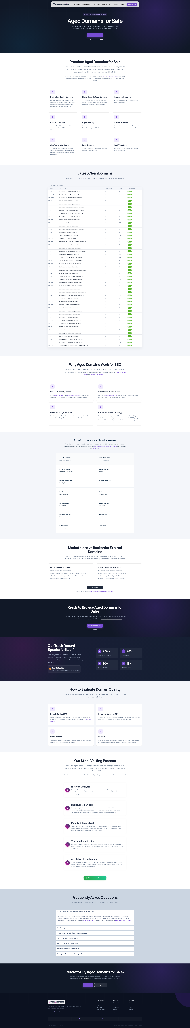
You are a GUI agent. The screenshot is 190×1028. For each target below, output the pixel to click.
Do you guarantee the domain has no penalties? (71, 954)
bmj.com (80, 257)
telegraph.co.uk (73, 270)
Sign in (101, 39)
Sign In (122, 4)
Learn (110, 4)
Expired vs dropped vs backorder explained (101, 591)
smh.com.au (68, 194)
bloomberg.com (63, 241)
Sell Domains (97, 4)
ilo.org (79, 323)
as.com (61, 204)
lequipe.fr (69, 226)
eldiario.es (61, 304)
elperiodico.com (75, 326)
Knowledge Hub (116, 1002)
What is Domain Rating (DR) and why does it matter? (72, 933)
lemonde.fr (75, 301)
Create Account (87, 985)
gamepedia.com (76, 204)
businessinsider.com (64, 207)
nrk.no (76, 317)
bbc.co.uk (69, 232)
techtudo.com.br (63, 222)
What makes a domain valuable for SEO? (68, 948)
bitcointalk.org (62, 251)
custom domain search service (110, 76)
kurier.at (69, 273)
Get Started (95, 587)
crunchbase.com (67, 204)
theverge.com (71, 222)
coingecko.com (77, 320)
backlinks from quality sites (110, 395)
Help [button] (115, 4)
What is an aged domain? (64, 928)
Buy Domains (77, 4)
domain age (95, 448)
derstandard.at (63, 260)
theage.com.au (75, 194)
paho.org (80, 342)
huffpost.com (81, 210)
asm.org (61, 200)
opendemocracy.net (73, 342)
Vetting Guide (116, 1005)
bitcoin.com (62, 320)
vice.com (77, 222)
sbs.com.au (62, 194)
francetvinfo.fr (62, 226)
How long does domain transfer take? (67, 943)
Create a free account (89, 920)
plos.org (76, 200)
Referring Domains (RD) (98, 375)
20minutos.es (62, 232)
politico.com (76, 219)
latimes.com (78, 333)
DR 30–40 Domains (101, 1009)
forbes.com (81, 207)
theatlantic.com (79, 295)
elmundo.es (62, 244)
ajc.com (61, 336)
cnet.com (75, 235)
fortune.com (79, 282)
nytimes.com (77, 216)
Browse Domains (132, 4)
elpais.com (62, 213)
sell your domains (84, 978)
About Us (104, 4)
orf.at (69, 298)
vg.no (74, 238)
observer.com (69, 219)
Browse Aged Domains (53, 1011)
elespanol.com (75, 267)
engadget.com (79, 260)
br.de (60, 235)
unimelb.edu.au (74, 298)
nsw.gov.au (77, 191)
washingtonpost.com (78, 276)
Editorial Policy (116, 1007)
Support (115, 1012)
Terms (130, 1007)
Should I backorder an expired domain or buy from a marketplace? (75, 911)
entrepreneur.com (77, 279)
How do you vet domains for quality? (67, 938)
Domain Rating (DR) (59, 395)
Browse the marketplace (94, 35)
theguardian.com (79, 213)
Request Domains (86, 4)
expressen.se (71, 317)
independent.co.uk (69, 213)
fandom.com (71, 191)
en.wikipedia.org (63, 191)
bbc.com (74, 232)
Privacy (131, 1009)
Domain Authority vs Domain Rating (105, 446)
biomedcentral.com (68, 200)
